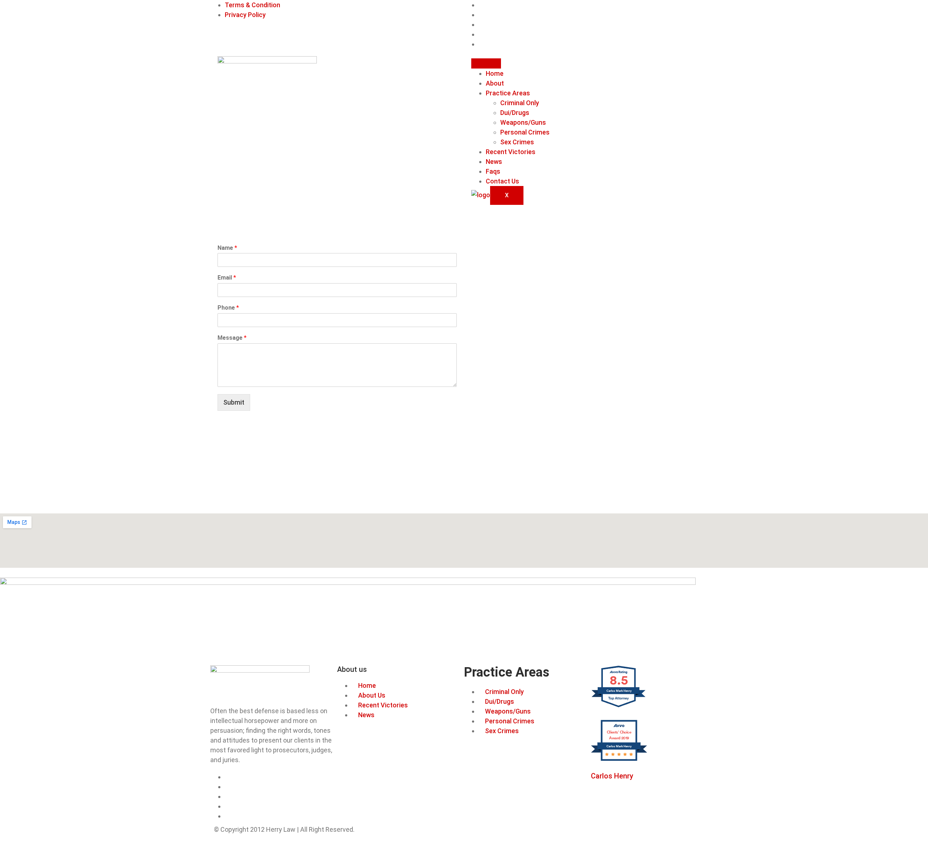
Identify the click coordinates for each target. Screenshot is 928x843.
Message (232, 337)
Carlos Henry (612, 776)
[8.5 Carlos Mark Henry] (619, 706)
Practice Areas (508, 93)
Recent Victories (510, 152)
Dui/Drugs (514, 112)
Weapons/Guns (523, 122)
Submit (233, 402)
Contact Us (502, 181)
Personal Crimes (525, 132)
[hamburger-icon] (486, 63)
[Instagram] (481, 14)
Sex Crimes (517, 142)
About (495, 83)
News (494, 161)
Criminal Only (519, 103)
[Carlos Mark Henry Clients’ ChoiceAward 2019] (619, 760)
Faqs (493, 171)
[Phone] (481, 24)
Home (495, 73)
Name (227, 247)
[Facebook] (481, 5)
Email (227, 277)
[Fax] (481, 34)
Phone (228, 307)
